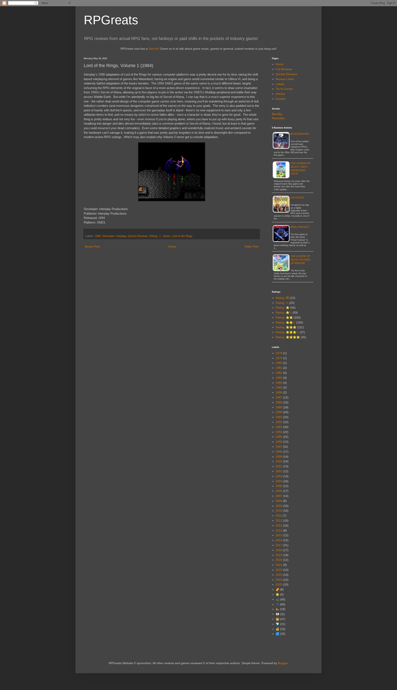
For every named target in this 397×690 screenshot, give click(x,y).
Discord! (153, 48)
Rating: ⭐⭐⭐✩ (287, 332)
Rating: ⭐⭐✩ (285, 322)
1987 (279, 397)
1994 (98, 236)
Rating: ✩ (155, 236)
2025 (279, 584)
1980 (279, 362)
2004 (279, 481)
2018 (279, 550)
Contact (281, 98)
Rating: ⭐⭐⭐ (286, 327)
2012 (279, 520)
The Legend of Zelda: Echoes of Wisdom (300, 260)
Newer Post (92, 246)
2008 (279, 500)
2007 (279, 496)
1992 (279, 422)
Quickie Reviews (138, 236)
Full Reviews (284, 69)
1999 (279, 456)
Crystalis (297, 197)
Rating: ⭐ (282, 307)
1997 (279, 446)
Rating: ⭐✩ (284, 312)
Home (172, 246)
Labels (280, 84)
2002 (279, 471)
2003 (279, 476)
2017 (279, 545)
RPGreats (111, 20)
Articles (280, 93)
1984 (279, 382)
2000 (279, 461)
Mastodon (278, 118)
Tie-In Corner (284, 88)
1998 (279, 451)
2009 (279, 505)
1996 (279, 441)
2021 (279, 564)
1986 (279, 392)
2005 (279, 486)
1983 (279, 377)
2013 (279, 525)
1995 (279, 436)
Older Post (251, 246)
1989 (279, 407)
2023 (279, 574)
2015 (279, 535)
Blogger (283, 663)
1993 (279, 427)
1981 (279, 367)
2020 (279, 559)
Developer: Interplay (114, 236)
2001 (279, 466)
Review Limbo (285, 79)
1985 (279, 387)
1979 (279, 358)
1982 (279, 372)
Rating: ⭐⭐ (284, 317)
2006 (279, 491)
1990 (279, 412)
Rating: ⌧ (282, 297)
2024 (279, 579)
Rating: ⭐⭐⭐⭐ (288, 337)
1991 (279, 417)
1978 (279, 353)
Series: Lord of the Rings (178, 236)
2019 (279, 555)
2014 (279, 530)
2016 (279, 540)
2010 (279, 510)
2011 (279, 515)
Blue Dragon (300, 133)
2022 (279, 569)
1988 (279, 402)
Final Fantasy (300, 227)
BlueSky (277, 114)
